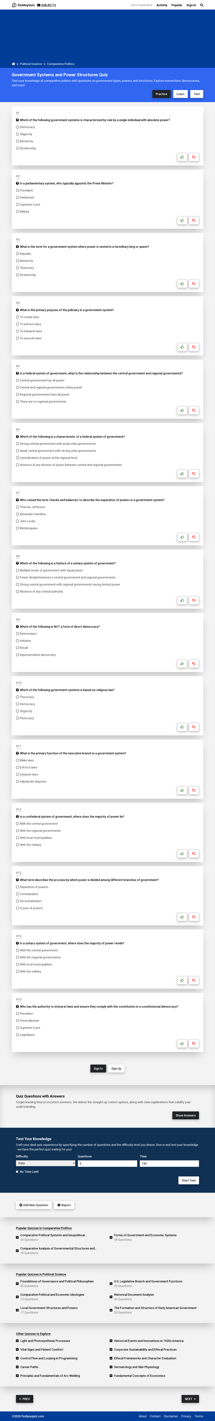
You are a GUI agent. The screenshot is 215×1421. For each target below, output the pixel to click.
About (143, 1416)
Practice (161, 94)
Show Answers (186, 1115)
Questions (85, 1156)
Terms (199, 1416)
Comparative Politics (60, 64)
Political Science (31, 64)
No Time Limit (29, 1171)
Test (197, 94)
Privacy (186, 1416)
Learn (180, 94)
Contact (155, 1416)
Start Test (189, 1180)
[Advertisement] (107, 36)
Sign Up (116, 1068)
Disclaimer (171, 1416)
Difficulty (22, 1156)
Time (143, 1156)
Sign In (98, 1068)
